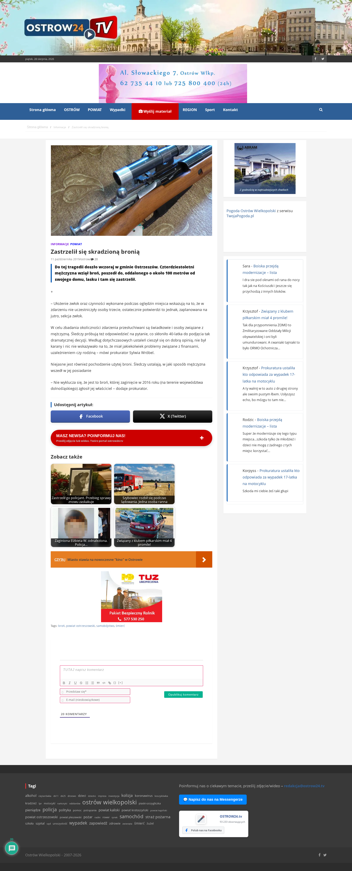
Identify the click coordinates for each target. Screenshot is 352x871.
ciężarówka (44, 796)
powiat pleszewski (70, 817)
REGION (190, 109)
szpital (40, 823)
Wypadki (117, 109)
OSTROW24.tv (231, 816)
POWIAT (95, 109)
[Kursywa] (70, 682)
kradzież (31, 803)
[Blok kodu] (104, 682)
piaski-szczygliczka (150, 803)
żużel (150, 823)
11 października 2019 (65, 259)
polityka (65, 810)
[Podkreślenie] (75, 682)
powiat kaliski (109, 810)
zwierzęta (127, 823)
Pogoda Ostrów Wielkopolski (251, 210)
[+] (120, 682)
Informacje (60, 244)
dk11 (55, 795)
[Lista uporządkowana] (87, 682)
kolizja (127, 795)
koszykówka (161, 795)
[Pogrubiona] (64, 682)
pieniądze (33, 810)
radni (97, 817)
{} (114, 682)
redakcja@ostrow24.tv (304, 785)
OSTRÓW (72, 109)
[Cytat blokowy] (98, 682)
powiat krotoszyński (135, 810)
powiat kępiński (158, 810)
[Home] (37, 127)
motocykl (49, 803)
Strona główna (42, 109)
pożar (88, 816)
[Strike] (81, 682)
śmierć (120, 626)
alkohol (30, 795)
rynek (115, 817)
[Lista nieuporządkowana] (92, 682)
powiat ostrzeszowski (80, 626)
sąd (49, 823)
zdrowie (114, 823)
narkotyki (62, 803)
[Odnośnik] (109, 682)
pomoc (77, 810)
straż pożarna (157, 816)
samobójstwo (105, 626)
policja (50, 809)
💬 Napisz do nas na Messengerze (213, 799)
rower (106, 817)
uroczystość (60, 823)
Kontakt (230, 109)
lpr (40, 803)
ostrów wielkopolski (109, 802)
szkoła (29, 823)
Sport (210, 109)
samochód (131, 816)
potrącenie (90, 810)
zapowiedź (98, 823)
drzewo (72, 795)
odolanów (74, 803)
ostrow (85, 259)
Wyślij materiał (157, 111)
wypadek (78, 823)
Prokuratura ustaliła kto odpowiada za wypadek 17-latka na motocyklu (269, 374)
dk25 (63, 795)
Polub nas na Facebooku (206, 830)
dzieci (82, 796)
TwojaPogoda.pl (240, 215)
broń (61, 626)
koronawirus (144, 796)
